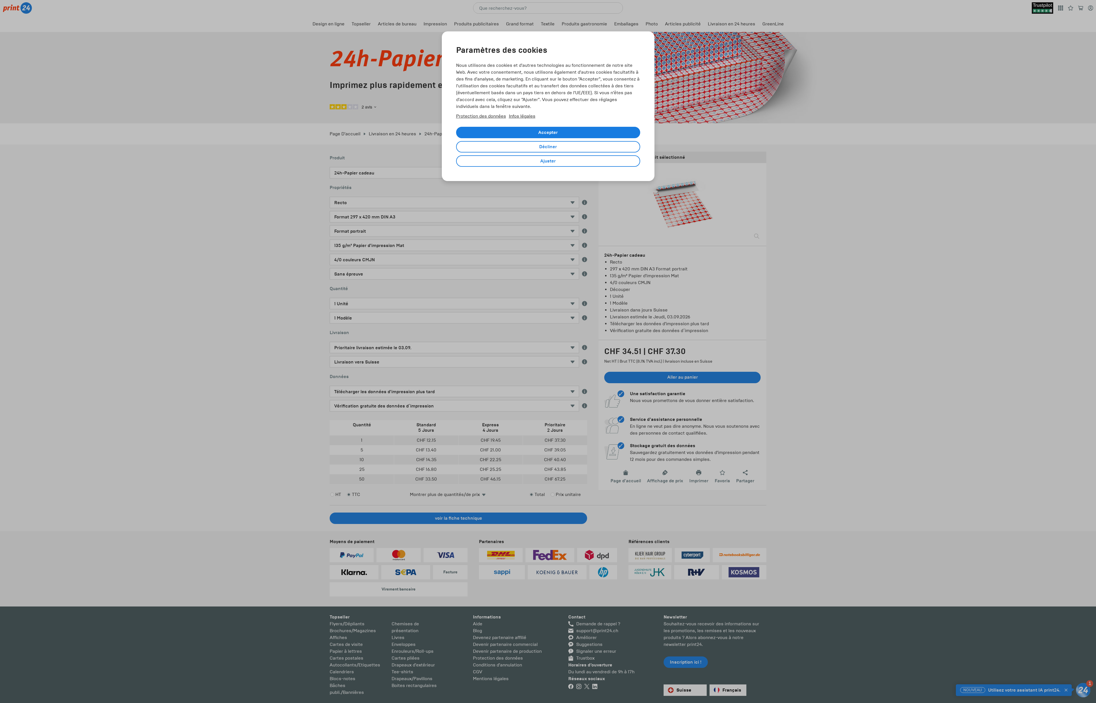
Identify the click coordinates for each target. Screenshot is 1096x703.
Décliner (548, 147)
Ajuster (548, 161)
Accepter (548, 132)
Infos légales (522, 116)
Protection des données (481, 116)
